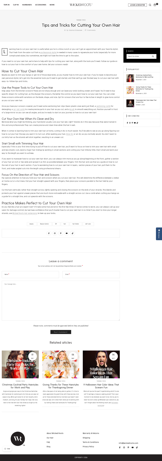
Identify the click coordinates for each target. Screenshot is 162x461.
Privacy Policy (88, 447)
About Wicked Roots (55, 433)
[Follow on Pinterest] (60, 233)
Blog (48, 447)
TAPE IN (6, 5)
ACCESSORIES (40, 5)
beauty (32, 224)
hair (65, 224)
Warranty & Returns (91, 433)
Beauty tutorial (44, 224)
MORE (52, 5)
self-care (88, 224)
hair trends (75, 224)
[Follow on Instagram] (54, 233)
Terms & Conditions (91, 442)
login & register (137, 5)
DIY (56, 224)
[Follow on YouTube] (66, 233)
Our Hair (50, 438)
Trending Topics (81, 20)
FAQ (48, 442)
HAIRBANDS (27, 5)
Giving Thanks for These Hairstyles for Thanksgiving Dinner (61, 386)
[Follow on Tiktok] (72, 233)
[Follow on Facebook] (48, 233)
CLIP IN (16, 5)
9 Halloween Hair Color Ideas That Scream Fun (101, 386)
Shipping (86, 438)
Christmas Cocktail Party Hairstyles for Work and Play (20, 386)
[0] (155, 5)
